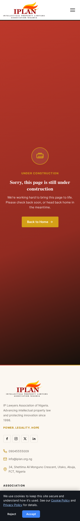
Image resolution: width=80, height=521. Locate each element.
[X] (25, 438)
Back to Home (37, 222)
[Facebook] (7, 438)
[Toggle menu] (73, 10)
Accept (31, 514)
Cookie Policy (60, 500)
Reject (11, 514)
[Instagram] (16, 438)
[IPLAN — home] (24, 10)
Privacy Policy (12, 505)
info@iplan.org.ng (20, 459)
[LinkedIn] (34, 438)
